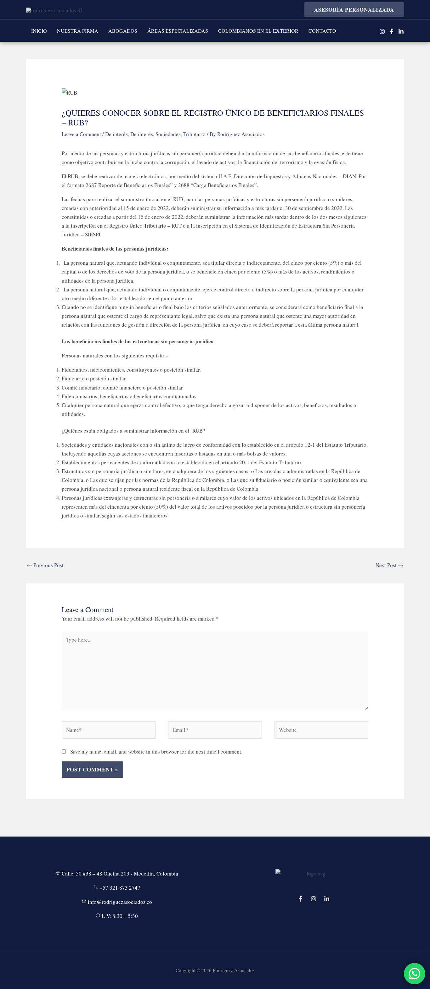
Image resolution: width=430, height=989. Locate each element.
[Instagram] (382, 31)
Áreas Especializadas (177, 30)
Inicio (39, 30)
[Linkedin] (401, 31)
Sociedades (168, 134)
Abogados (122, 30)
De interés (116, 134)
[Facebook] (391, 31)
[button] (351, 9)
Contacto (322, 30)
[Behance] (327, 899)
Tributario (194, 134)
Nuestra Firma (77, 30)
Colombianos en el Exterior (258, 30)
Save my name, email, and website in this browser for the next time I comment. (156, 751)
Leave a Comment (81, 134)
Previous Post (45, 565)
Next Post (389, 565)
